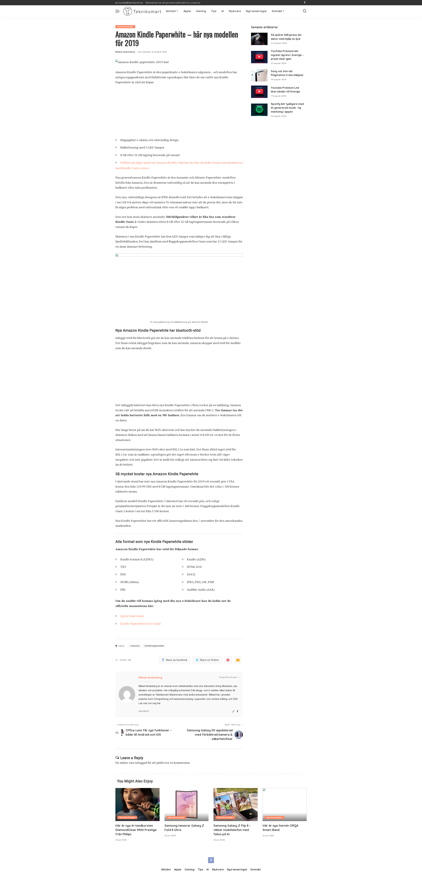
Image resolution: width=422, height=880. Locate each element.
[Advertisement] (179, 112)
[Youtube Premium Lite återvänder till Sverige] (259, 92)
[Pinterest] (228, 660)
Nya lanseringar (125, 26)
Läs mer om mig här (149, 703)
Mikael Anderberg (125, 52)
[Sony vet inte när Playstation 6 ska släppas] (259, 75)
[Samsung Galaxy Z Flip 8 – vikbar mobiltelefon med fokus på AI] (235, 804)
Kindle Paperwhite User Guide (140, 623)
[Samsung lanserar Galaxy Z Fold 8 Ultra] (187, 804)
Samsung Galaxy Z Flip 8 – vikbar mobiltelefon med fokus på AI (232, 830)
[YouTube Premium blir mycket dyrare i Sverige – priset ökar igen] (259, 57)
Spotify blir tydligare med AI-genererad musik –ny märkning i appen (287, 107)
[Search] (305, 11)
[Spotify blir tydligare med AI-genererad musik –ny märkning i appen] (259, 110)
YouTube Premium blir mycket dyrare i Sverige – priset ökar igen (287, 54)
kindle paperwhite (155, 646)
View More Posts (228, 677)
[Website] (233, 711)
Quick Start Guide (132, 616)
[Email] (238, 660)
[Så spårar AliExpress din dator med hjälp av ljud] (259, 39)
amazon (135, 646)
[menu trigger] (119, 11)
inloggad (141, 763)
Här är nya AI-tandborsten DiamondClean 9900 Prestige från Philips (136, 830)
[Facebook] (305, 2)
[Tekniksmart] (142, 11)
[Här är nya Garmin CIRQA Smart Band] (285, 804)
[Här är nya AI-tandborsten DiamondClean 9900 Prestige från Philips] (137, 804)
